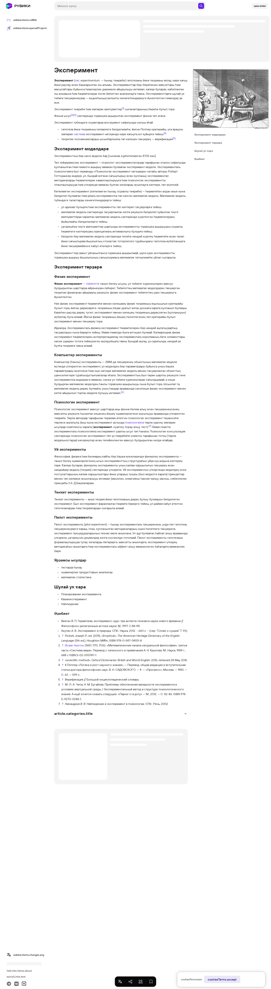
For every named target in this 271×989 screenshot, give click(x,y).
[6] (122, 391)
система (79, 134)
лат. (77, 80)
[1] (123, 108)
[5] (174, 137)
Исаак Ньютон (74, 645)
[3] (75, 114)
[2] (72, 114)
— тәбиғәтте (91, 283)
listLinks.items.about (19, 970)
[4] (165, 133)
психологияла (134, 422)
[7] (150, 425)
